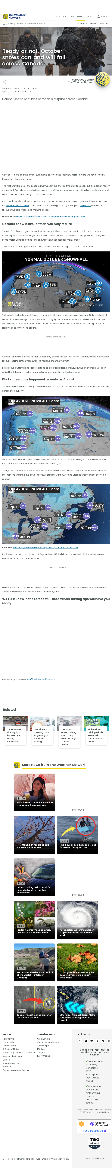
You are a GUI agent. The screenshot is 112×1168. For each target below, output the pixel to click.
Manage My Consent (13, 1056)
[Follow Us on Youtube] (92, 1041)
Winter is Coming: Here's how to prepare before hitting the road (50, 216)
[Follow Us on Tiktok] (97, 1041)
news (10, 23)
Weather (20, 23)
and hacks (85, 205)
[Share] (4, 82)
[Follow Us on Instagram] (86, 1041)
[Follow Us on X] (109, 1041)
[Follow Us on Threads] (103, 1041)
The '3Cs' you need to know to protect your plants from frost (45, 547)
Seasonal (31, 23)
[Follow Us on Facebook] (80, 1041)
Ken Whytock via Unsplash (41, 679)
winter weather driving (18, 205)
